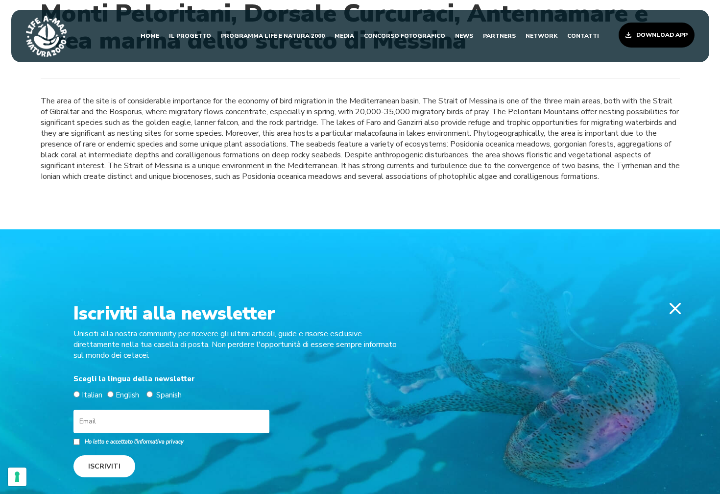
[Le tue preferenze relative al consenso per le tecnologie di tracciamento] (17, 477)
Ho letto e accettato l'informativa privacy (134, 441)
